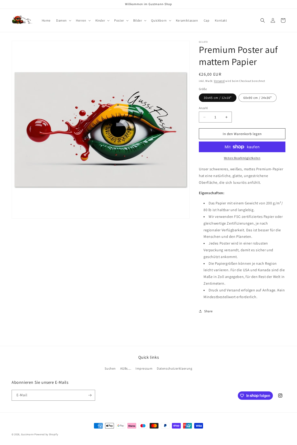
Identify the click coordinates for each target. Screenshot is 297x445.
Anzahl (203, 108)
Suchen (110, 368)
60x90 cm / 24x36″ (257, 98)
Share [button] (208, 311)
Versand (219, 81)
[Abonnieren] (90, 395)
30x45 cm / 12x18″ (218, 98)
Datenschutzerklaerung (174, 368)
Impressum (144, 368)
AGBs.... (125, 368)
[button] (63, 20)
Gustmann (27, 434)
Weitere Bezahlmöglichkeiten (242, 158)
